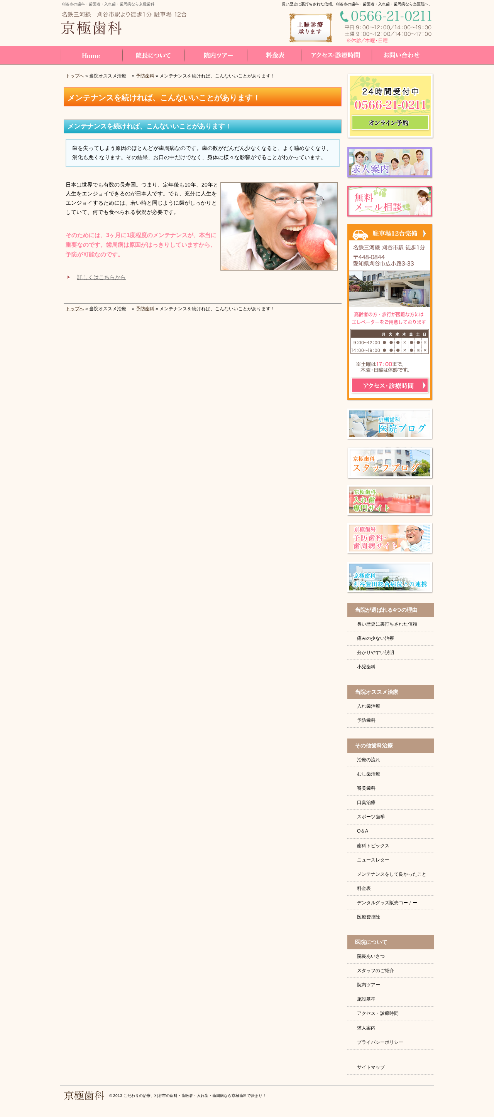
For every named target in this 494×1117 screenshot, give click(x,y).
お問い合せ (403, 55)
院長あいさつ (371, 956)
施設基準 (366, 999)
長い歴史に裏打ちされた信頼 (387, 624)
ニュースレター (373, 860)
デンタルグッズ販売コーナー (387, 902)
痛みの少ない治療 (375, 638)
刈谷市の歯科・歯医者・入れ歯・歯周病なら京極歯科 (108, 4)
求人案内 (366, 1028)
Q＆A (362, 831)
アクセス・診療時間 (378, 1013)
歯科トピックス (373, 845)
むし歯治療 (368, 774)
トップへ (75, 76)
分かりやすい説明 (375, 652)
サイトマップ (371, 1067)
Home (91, 55)
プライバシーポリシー (380, 1042)
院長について (153, 55)
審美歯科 (366, 788)
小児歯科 (366, 667)
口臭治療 (366, 802)
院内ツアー (368, 984)
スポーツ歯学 (371, 816)
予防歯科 (145, 76)
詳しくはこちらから (101, 277)
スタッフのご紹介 (375, 970)
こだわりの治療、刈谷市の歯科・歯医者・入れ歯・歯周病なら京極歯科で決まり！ (195, 1095)
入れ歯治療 (368, 706)
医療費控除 (368, 917)
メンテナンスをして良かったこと (391, 874)
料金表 (364, 888)
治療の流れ (368, 759)
